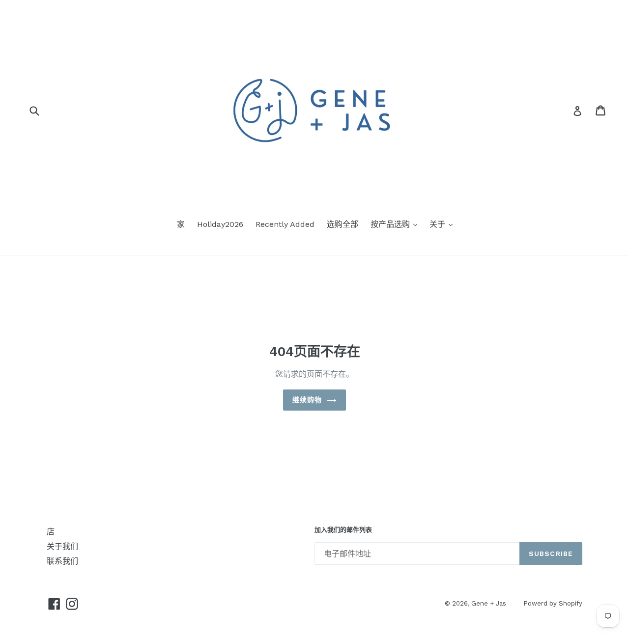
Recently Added (285, 224)
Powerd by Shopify (552, 603)
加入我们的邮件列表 (343, 529)
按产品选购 (391, 224)
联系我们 (62, 561)
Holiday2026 (220, 224)
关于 (438, 224)
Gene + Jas (488, 603)
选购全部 (342, 224)
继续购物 (307, 400)
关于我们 (62, 546)
